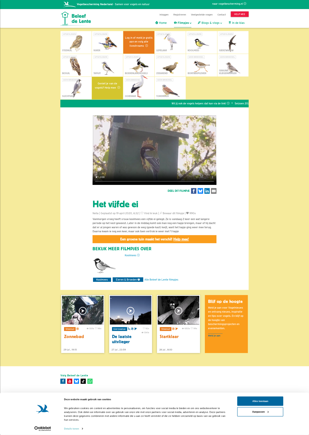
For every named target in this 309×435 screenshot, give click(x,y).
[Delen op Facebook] (194, 191)
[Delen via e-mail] (213, 191)
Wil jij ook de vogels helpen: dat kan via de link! (186, 103)
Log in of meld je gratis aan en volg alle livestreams (139, 41)
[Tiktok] (83, 381)
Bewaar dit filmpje (173, 213)
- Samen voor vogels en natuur (113, 4)
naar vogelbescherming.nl (227, 3)
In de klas (238, 22)
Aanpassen (258, 411)
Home (162, 22)
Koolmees (130, 255)
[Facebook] (63, 381)
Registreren (179, 14)
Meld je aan (214, 335)
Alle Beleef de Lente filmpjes (161, 279)
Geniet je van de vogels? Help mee (106, 85)
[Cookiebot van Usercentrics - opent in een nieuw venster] (43, 428)
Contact (221, 14)
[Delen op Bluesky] (200, 191)
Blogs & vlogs (210, 22)
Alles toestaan (260, 401)
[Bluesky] (76, 381)
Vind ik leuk (150, 213)
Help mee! (181, 239)
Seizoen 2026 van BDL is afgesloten (243, 103)
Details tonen (71, 428)
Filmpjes (183, 22)
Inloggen (164, 14)
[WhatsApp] (90, 381)
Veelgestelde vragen (202, 14)
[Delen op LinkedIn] (207, 191)
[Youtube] (69, 381)
